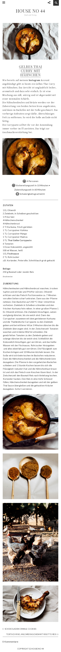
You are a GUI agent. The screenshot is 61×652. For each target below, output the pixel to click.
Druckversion (8, 276)
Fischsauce (13, 253)
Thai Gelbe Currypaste (19, 240)
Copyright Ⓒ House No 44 (30, 649)
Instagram (34, 80)
